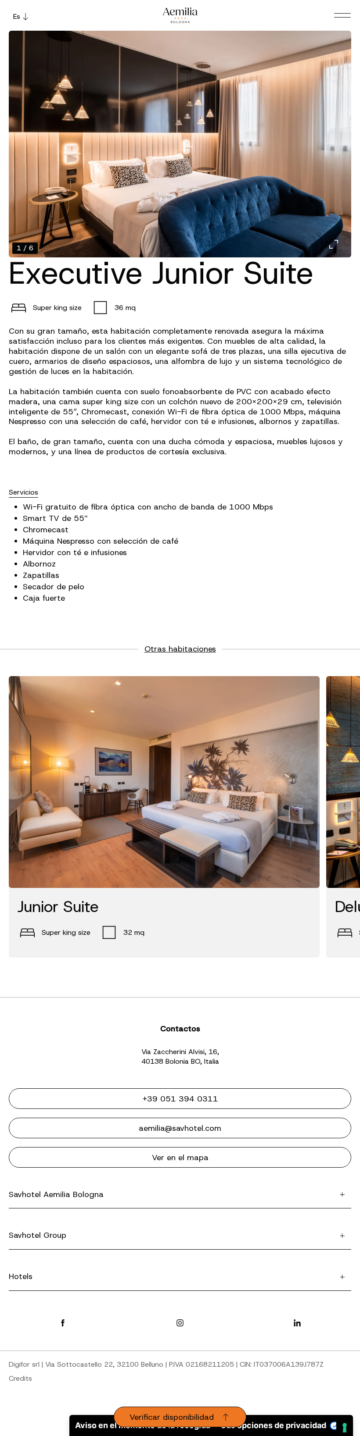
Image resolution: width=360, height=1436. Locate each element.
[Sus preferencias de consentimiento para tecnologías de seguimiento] (344, 1427)
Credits (20, 1378)
